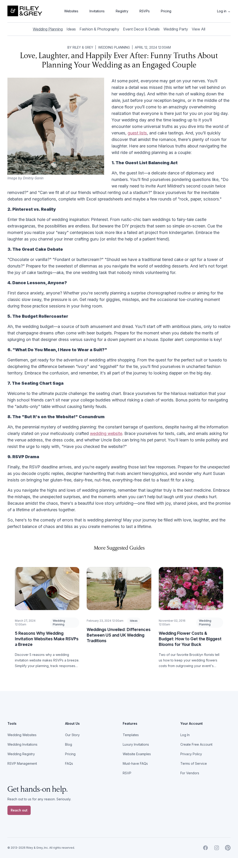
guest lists (137, 132)
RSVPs (144, 11)
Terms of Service (193, 763)
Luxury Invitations (136, 744)
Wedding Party (175, 29)
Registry (122, 11)
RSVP (127, 773)
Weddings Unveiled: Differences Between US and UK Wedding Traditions (119, 635)
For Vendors (189, 773)
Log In (185, 735)
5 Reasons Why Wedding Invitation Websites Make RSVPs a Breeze (47, 639)
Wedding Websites (21, 735)
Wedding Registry (21, 754)
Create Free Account (196, 744)
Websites (71, 11)
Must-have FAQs (135, 763)
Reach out (19, 810)
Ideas (71, 29)
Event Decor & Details (141, 29)
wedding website (106, 433)
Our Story (72, 735)
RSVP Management (22, 763)
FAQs (69, 763)
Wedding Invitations (22, 744)
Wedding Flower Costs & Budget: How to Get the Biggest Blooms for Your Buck (190, 639)
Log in (224, 11)
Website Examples (137, 754)
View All (198, 29)
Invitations (97, 11)
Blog (68, 744)
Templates (131, 735)
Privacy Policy (191, 754)
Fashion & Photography (99, 29)
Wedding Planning (48, 29)
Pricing (166, 11)
